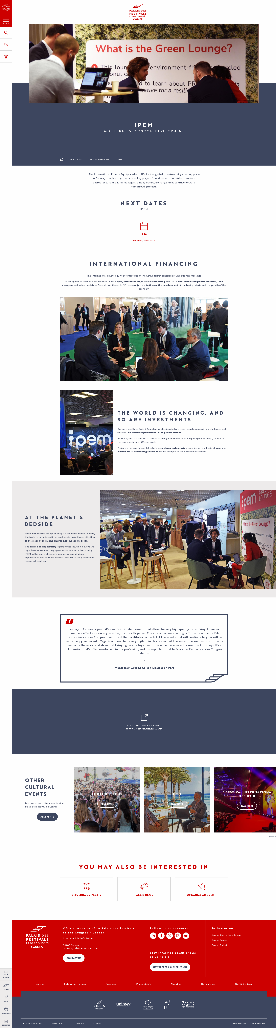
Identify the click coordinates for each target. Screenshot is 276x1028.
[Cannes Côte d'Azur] (99, 1004)
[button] (6, 32)
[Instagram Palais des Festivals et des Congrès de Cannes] (178, 935)
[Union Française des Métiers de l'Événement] (124, 1004)
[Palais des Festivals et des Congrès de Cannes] (37, 937)
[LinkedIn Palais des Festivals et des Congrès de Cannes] (153, 935)
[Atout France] (188, 1004)
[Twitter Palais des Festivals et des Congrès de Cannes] (169, 935)
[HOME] (61, 160)
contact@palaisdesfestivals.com (80, 948)
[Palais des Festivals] (6, 7)
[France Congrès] (148, 1005)
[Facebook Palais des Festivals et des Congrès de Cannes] (161, 935)
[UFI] (167, 1004)
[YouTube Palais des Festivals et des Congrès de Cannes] (186, 935)
